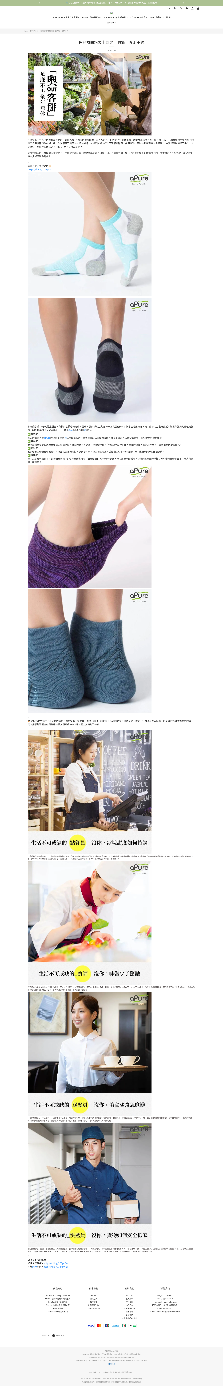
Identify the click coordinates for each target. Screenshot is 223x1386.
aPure (70, 430)
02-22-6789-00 (167, 1295)
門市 (34, 1266)
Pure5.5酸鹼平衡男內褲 (57, 1302)
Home (26, 31)
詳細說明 (111, 1364)
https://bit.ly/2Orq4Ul (39, 169)
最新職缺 (129, 1314)
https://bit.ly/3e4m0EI (55, 1266)
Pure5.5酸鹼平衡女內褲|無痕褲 (57, 1298)
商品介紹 (129, 1295)
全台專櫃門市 (129, 1308)
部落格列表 (34, 31)
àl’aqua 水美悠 (137, 17)
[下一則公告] (184, 3)
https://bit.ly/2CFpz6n (55, 1263)
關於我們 (111, 22)
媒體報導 (129, 1311)
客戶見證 (129, 1302)
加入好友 (129, 1305)
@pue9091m (167, 1298)
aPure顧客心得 (93, 1308)
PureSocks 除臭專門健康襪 (65, 17)
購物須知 (93, 1302)
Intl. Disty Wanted (129, 1318)
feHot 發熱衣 (156, 17)
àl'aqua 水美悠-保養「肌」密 (58, 1305)
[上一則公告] (39, 3)
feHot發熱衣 (58, 1308)
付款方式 (93, 1298)
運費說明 (93, 1295)
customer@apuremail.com (168, 1311)
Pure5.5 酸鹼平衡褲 (91, 17)
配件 (168, 17)
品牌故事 (129, 1298)
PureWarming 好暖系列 (115, 17)
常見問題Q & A (93, 1305)
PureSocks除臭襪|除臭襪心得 (58, 1295)
